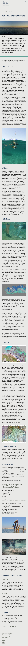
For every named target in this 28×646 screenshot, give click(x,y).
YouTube (3, 642)
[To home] (6, 3)
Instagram (3, 641)
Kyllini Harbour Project (13, 582)
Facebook (3, 639)
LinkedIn (3, 643)
